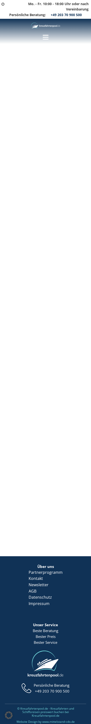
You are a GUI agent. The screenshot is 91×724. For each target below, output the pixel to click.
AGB (32, 591)
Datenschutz (40, 597)
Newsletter (39, 584)
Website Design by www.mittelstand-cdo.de (46, 722)
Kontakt (36, 578)
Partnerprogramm (46, 572)
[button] (8, 715)
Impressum (39, 603)
